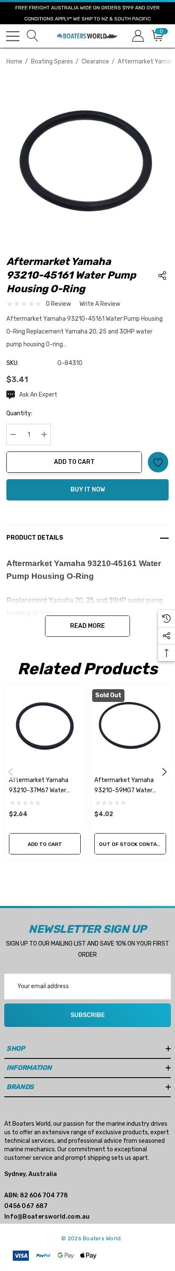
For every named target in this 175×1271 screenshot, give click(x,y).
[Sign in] (137, 36)
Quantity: (19, 413)
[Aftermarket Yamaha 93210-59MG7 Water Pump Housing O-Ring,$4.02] (130, 725)
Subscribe (88, 1015)
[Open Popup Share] (162, 275)
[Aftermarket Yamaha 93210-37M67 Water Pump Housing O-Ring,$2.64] (45, 725)
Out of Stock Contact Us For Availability (132, 844)
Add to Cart (74, 462)
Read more (87, 626)
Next (164, 771)
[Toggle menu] (13, 36)
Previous (10, 771)
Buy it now (88, 489)
